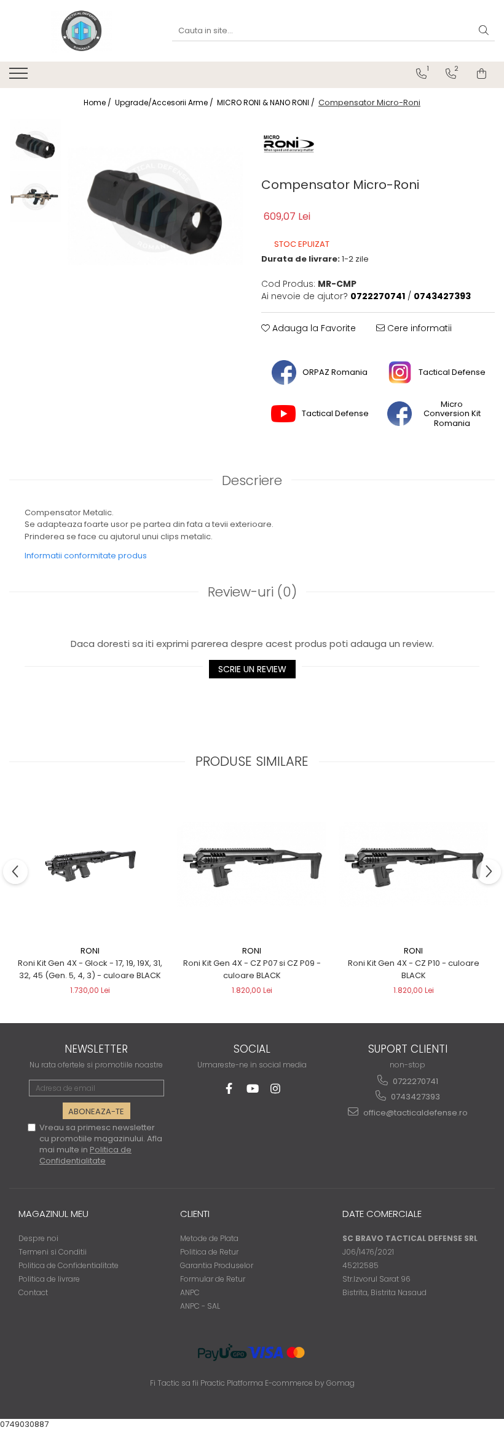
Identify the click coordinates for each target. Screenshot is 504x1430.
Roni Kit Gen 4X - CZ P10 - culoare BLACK (413, 969)
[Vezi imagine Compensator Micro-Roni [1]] (35, 196)
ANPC (190, 1292)
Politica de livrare (49, 1279)
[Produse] (20, 77)
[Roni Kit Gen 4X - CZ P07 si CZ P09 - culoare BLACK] (251, 864)
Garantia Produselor (216, 1265)
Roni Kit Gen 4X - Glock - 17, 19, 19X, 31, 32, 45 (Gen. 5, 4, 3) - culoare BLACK (90, 969)
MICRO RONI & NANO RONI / (267, 102)
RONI (90, 951)
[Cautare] (484, 31)
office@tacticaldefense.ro (414, 1113)
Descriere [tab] (252, 480)
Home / (98, 102)
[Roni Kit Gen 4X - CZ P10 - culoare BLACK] (413, 864)
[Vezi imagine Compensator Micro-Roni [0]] (35, 144)
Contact (33, 1292)
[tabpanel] (155, 206)
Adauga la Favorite (313, 328)
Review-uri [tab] (252, 592)
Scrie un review (252, 669)
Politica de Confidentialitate (85, 1155)
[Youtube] (252, 1088)
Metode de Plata (209, 1238)
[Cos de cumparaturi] (481, 74)
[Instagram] (275, 1088)
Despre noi (38, 1238)
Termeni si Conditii (52, 1252)
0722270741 (414, 1081)
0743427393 (414, 1097)
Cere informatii (418, 328)
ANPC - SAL (200, 1306)
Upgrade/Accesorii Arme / (165, 102)
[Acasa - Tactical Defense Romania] (81, 30)
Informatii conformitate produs (86, 555)
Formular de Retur (212, 1279)
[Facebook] (229, 1088)
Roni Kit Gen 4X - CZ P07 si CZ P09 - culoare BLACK (252, 969)
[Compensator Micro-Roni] (155, 206)
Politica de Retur (209, 1252)
